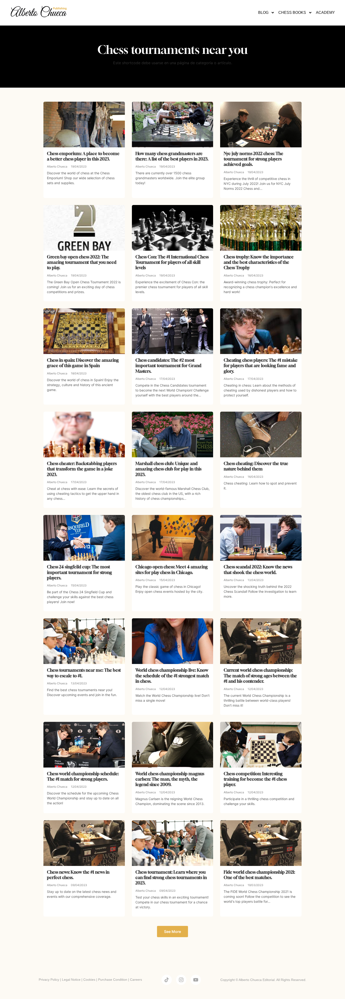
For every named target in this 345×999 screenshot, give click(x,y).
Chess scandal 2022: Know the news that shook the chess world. (258, 569)
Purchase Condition (112, 979)
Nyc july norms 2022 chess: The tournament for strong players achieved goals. (253, 159)
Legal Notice (71, 979)
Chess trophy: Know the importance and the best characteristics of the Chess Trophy (259, 262)
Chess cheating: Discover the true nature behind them (256, 466)
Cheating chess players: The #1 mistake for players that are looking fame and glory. (261, 366)
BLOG (263, 13)
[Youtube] (196, 980)
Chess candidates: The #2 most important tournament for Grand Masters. (168, 366)
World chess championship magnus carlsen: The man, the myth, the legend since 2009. (169, 779)
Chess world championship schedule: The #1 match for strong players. (83, 776)
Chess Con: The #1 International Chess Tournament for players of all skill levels (172, 262)
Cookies (89, 979)
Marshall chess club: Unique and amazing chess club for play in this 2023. (168, 469)
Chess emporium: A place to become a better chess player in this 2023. (83, 156)
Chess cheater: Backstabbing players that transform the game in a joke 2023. (82, 469)
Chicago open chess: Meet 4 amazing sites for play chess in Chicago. (171, 569)
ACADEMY (325, 13)
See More (172, 931)
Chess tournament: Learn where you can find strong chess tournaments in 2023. (171, 877)
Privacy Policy (49, 979)
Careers (136, 979)
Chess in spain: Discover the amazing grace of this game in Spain (83, 363)
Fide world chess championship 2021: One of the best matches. (259, 874)
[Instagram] (181, 980)
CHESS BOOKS (292, 13)
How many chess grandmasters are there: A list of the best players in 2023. (172, 156)
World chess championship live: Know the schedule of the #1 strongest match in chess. (172, 675)
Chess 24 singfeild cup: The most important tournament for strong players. (79, 572)
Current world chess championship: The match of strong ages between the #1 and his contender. (260, 675)
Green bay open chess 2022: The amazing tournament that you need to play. (81, 262)
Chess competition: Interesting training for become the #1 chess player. (255, 779)
